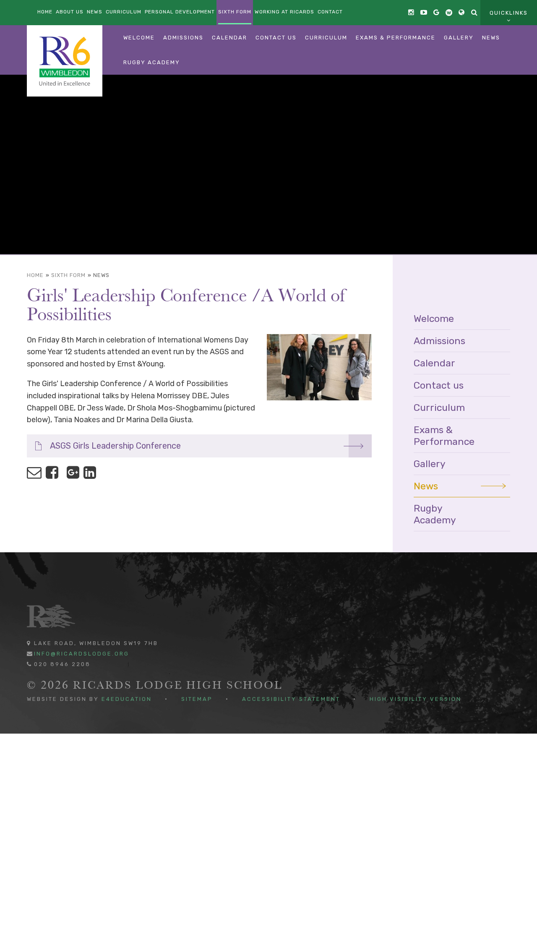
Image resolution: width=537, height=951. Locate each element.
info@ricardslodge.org (81, 654)
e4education (127, 699)
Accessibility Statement (291, 699)
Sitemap (197, 699)
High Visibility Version (415, 699)
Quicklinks (509, 13)
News (101, 275)
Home (35, 275)
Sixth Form (68, 275)
